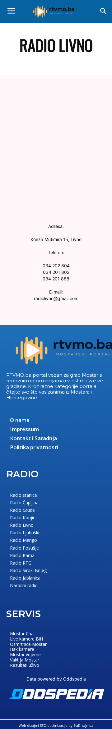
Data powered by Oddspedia (56, 678)
